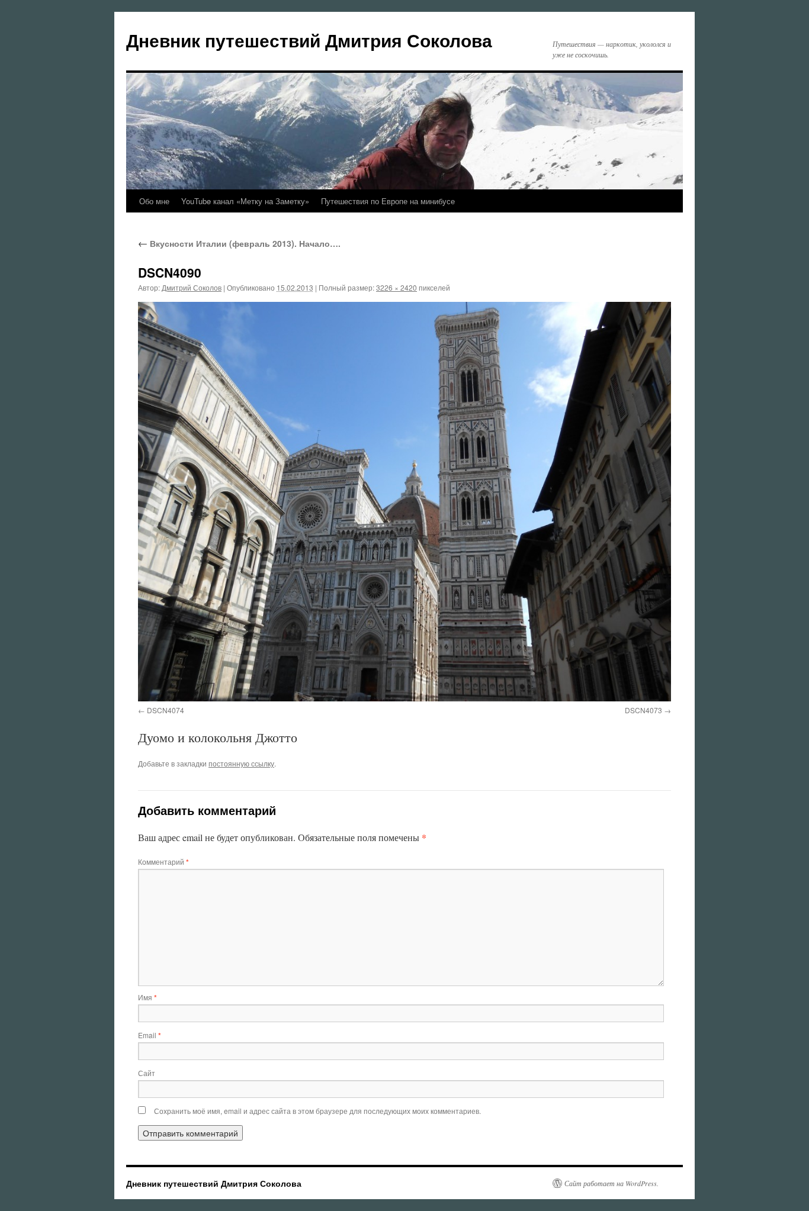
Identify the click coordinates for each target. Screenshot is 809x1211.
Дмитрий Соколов (191, 287)
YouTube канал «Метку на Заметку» (245, 201)
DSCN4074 (165, 710)
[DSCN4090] (404, 501)
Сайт (146, 1073)
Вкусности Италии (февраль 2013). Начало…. (239, 243)
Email (149, 1035)
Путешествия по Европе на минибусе (388, 201)
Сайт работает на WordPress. (611, 1183)
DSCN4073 (643, 710)
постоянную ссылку (241, 763)
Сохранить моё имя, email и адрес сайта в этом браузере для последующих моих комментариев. (317, 1111)
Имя (147, 997)
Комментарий (163, 861)
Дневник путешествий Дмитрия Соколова (309, 40)
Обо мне (154, 201)
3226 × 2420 (396, 287)
